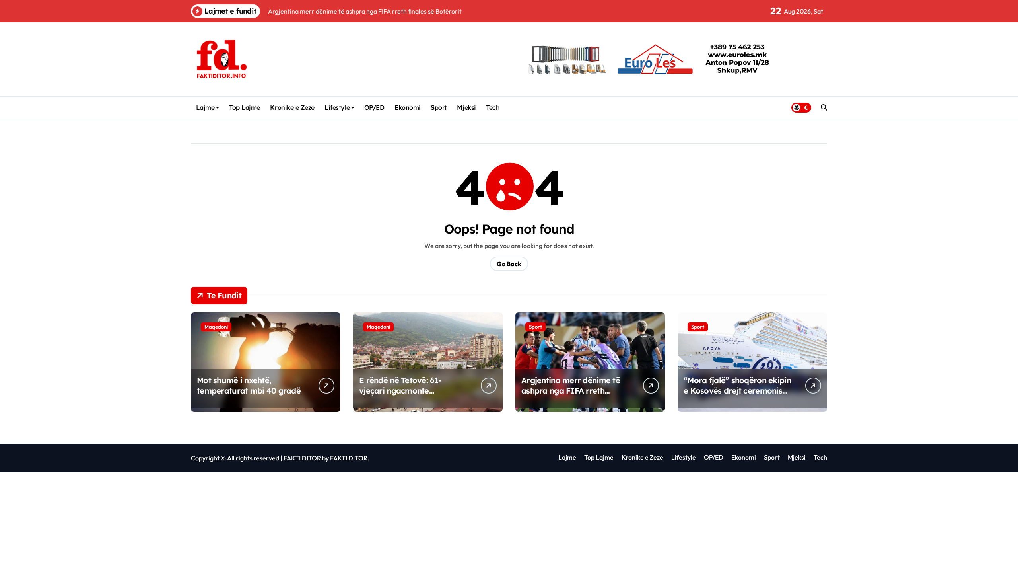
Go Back (509, 264)
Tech (492, 107)
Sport (439, 107)
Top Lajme (244, 107)
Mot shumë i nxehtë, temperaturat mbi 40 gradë (249, 385)
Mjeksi (466, 107)
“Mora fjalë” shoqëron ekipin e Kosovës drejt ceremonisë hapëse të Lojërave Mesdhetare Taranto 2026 (737, 395)
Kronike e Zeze (292, 107)
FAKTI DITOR (302, 458)
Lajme (205, 107)
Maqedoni (216, 327)
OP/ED (374, 107)
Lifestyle (337, 107)
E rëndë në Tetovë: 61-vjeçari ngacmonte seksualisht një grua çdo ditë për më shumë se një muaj (412, 395)
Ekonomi (407, 107)
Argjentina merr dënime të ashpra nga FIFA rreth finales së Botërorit (570, 390)
